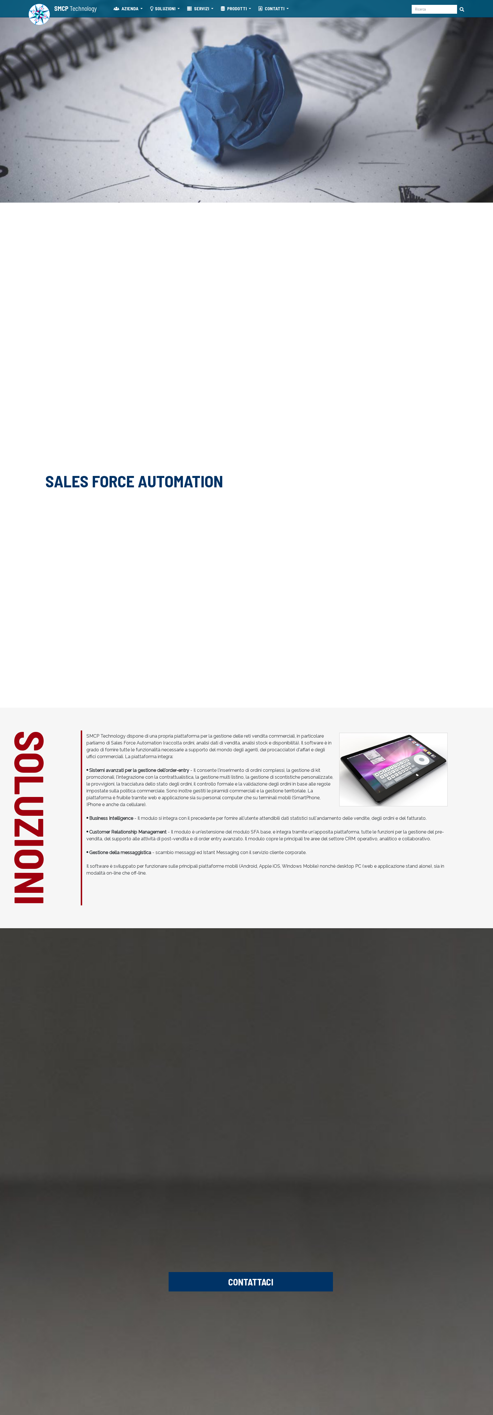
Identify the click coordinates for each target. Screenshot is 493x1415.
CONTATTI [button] (274, 8)
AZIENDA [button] (130, 8)
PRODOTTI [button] (237, 8)
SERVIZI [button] (201, 8)
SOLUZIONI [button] (165, 8)
